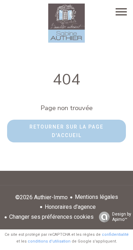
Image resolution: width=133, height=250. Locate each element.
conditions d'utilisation (49, 241)
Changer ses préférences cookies (51, 216)
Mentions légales (96, 197)
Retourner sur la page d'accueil (66, 131)
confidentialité (115, 234)
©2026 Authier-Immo (41, 197)
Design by (121, 217)
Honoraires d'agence (70, 206)
